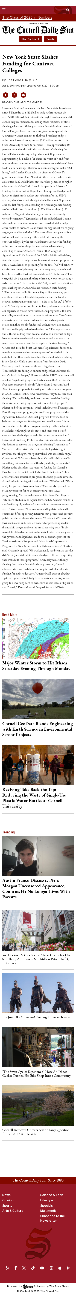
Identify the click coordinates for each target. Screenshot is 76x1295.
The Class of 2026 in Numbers (27, 17)
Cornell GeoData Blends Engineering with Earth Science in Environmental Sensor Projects (37, 729)
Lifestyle (46, 1200)
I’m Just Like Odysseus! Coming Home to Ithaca (36, 1017)
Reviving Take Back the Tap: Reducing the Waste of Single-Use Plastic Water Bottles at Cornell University (34, 798)
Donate (50, 39)
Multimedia (48, 1211)
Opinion (7, 1200)
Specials (46, 1205)
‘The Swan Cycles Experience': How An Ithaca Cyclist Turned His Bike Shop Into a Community (36, 1073)
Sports (7, 1205)
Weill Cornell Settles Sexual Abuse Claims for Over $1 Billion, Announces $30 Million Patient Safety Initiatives (37, 959)
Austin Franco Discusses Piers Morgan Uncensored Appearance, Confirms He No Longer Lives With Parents (36, 888)
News (6, 1195)
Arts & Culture (12, 1211)
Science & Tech (51, 1195)
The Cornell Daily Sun (22, 80)
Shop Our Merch (30, 39)
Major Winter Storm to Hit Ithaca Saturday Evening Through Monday (36, 665)
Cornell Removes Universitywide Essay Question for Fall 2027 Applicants (36, 1131)
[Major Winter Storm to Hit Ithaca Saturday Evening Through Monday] (38, 638)
